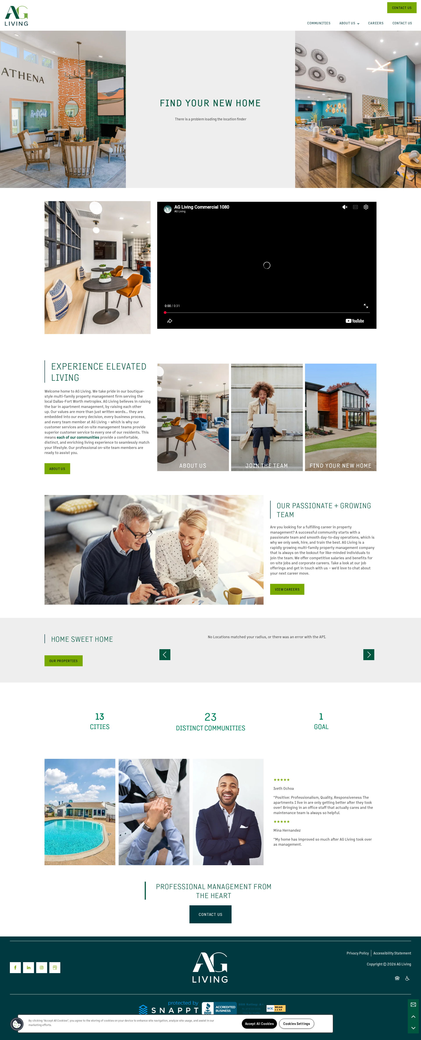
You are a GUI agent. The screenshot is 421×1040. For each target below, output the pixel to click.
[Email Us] (413, 1004)
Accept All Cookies (259, 1024)
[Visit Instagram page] (41, 967)
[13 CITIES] (100, 720)
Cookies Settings (296, 1024)
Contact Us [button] (210, 914)
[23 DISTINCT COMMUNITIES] (210, 720)
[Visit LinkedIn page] (28, 967)
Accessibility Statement (392, 953)
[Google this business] (54, 967)
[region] (175, 1023)
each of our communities (78, 437)
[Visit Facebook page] (15, 967)
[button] (402, 7)
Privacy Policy (358, 953)
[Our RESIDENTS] (321, 720)
